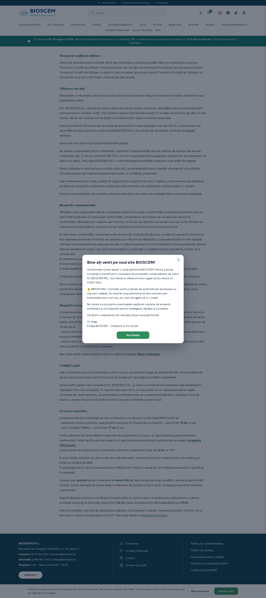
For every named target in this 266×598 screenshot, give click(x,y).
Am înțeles (133, 335)
